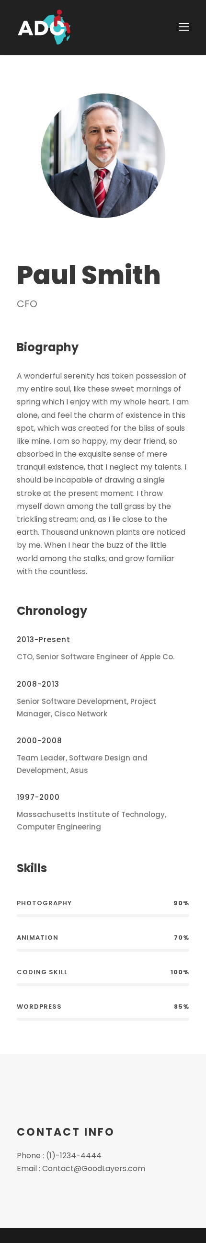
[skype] (119, 238)
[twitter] (143, 238)
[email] (71, 238)
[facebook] (95, 238)
